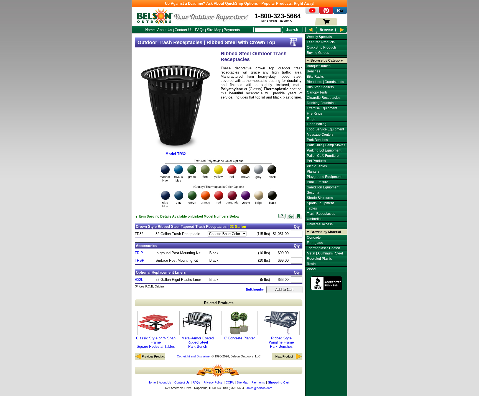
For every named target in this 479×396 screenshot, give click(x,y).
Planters (313, 171)
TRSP (139, 260)
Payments (232, 30)
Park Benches (317, 140)
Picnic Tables (317, 166)
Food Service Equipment (325, 129)
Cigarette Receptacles (323, 98)
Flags (311, 119)
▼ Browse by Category (324, 60)
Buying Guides (318, 53)
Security (313, 193)
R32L (139, 280)
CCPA (230, 382)
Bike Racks (315, 77)
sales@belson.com (259, 388)
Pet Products (316, 161)
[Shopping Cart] (326, 24)
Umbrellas (314, 219)
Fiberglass (315, 243)
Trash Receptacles (321, 214)
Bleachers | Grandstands (325, 82)
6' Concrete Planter (239, 338)
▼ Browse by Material (323, 232)
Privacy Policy (213, 382)
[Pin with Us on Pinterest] (326, 13)
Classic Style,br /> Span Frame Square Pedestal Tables (155, 342)
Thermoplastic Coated (323, 248)
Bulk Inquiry (255, 289)
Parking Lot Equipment (324, 150)
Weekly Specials (319, 37)
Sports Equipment (320, 203)
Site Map (214, 30)
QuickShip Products (322, 47)
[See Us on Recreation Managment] (340, 13)
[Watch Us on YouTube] (312, 13)
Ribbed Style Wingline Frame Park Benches (281, 342)
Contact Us (184, 30)
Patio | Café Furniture (323, 156)
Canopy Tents (317, 92)
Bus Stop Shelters (320, 87)
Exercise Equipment (322, 108)
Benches (313, 71)
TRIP (139, 253)
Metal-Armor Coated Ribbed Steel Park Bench (198, 342)
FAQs (199, 30)
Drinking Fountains (321, 103)
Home (150, 30)
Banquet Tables (318, 66)
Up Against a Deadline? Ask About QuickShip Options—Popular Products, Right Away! (239, 3)
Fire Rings (314, 113)
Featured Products (321, 42)
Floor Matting (317, 124)
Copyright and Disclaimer (194, 356)
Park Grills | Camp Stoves (326, 145)
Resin (311, 264)
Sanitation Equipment (323, 187)
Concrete (314, 237)
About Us (164, 30)
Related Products (218, 303)
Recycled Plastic (319, 259)
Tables (312, 208)
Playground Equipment (324, 177)
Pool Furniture (317, 182)
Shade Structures (320, 198)
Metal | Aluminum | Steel (325, 253)
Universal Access (320, 224)
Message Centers (320, 135)
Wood (311, 269)
